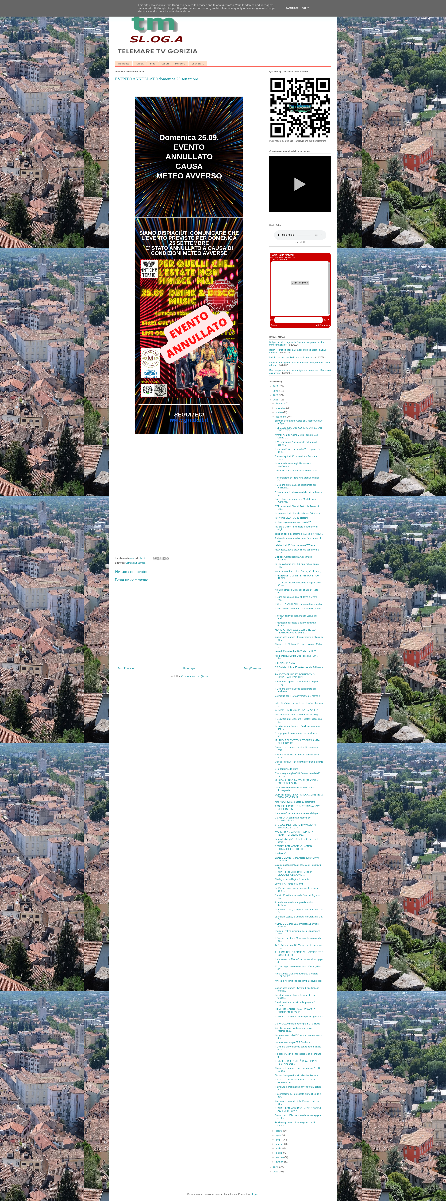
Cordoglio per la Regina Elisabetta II (293, 879)
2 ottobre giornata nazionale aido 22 (293, 522)
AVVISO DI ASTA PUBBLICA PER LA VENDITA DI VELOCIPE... (294, 833)
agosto (279, 1131)
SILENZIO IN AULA (285, 663)
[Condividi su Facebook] (164, 558)
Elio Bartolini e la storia (286, 769)
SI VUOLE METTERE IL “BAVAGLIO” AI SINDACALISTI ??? (295, 826)
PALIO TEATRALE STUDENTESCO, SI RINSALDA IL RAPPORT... (295, 676)
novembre (281, 408)
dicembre (281, 403)
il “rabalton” (280, 853)
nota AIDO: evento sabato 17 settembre (295, 802)
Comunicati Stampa (135, 562)
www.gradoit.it (189, 420)
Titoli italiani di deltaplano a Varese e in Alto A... (299, 534)
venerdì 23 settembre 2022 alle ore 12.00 (295, 651)
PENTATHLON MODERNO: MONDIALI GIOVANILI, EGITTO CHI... (294, 847)
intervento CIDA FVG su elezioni (291, 518)
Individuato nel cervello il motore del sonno (290, 357)
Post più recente (126, 668)
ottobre (279, 412)
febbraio (280, 1157)
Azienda (140, 64)
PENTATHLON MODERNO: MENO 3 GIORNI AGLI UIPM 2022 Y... (298, 1109)
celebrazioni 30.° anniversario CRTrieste (295, 545)
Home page (123, 64)
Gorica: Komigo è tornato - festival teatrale (296, 1075)
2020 (276, 1171)
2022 (276, 399)
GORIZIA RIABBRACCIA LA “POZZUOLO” (296, 710)
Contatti (165, 64)
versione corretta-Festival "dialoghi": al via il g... (299, 571)
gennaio (280, 1161)
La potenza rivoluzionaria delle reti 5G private (297, 513)
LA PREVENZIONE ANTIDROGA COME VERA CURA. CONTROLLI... (299, 796)
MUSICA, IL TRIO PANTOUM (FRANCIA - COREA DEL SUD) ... (296, 782)
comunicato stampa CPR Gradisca (292, 1042)
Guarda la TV (198, 64)
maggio (280, 1144)
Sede (152, 64)
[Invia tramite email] (154, 558)
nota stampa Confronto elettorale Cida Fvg (296, 714)
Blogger (254, 1194)
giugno (279, 1139)
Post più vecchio (252, 668)
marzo (279, 1153)
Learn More (291, 8)
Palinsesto (180, 64)
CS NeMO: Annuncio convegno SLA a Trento (297, 1023)
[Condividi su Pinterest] (167, 558)
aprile (279, 1148)
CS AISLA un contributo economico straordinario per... (292, 819)
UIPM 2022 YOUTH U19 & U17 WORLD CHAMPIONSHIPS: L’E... (295, 1010)
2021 (276, 1167)
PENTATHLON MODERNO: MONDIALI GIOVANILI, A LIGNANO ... (294, 873)
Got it (305, 8)
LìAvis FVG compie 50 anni (289, 883)
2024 (276, 391)
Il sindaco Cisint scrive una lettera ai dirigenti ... (299, 813)
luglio (279, 1135)
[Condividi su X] (161, 558)
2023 (276, 395)
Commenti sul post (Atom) (194, 676)
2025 (276, 386)
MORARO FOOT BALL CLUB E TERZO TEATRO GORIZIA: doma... (295, 631)
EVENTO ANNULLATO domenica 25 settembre (298, 604)
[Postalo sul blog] (157, 558)
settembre (281, 416)
